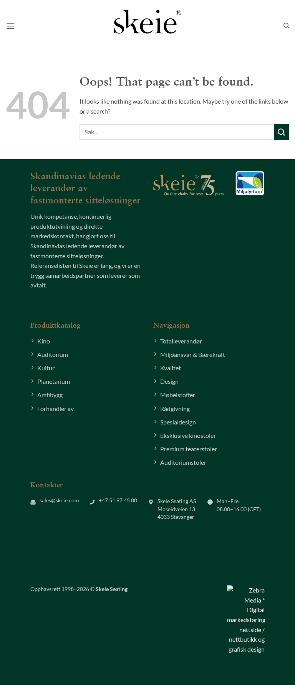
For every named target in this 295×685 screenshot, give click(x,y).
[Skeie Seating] (147, 21)
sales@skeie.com (59, 500)
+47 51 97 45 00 (118, 500)
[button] (10, 26)
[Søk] (286, 25)
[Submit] (281, 132)
